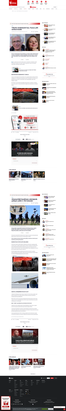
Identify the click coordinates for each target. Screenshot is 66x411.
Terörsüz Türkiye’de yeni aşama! (51, 272)
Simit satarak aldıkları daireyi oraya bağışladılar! (51, 84)
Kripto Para (15, 385)
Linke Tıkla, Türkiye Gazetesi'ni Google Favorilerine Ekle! (20, 23)
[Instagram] (18, 404)
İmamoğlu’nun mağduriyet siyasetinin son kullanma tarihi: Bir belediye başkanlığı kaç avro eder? (50, 51)
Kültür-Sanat (37, 380)
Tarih (37, 384)
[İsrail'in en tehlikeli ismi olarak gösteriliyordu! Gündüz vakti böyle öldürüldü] (46, 197)
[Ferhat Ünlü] (43, 55)
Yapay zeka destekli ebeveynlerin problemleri (51, 97)
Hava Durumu (32, 382)
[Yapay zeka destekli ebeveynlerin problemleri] (44, 98)
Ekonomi (15, 380)
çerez (25, 408)
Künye (20, 392)
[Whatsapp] (11, 132)
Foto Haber (15, 394)
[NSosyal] (28, 139)
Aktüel (31, 385)
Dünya (12, 197)
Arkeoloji (37, 382)
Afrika (26, 384)
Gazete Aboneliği (22, 393)
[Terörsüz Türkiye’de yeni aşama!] (44, 274)
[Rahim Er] (43, 225)
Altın (15, 382)
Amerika (26, 383)
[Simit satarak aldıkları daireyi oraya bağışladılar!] (44, 85)
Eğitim (9, 382)
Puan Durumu (21, 382)
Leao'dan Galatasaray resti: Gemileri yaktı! (50, 255)
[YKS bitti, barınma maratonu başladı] (44, 102)
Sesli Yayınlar (43, 382)
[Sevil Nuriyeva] (43, 229)
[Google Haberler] (32, 139)
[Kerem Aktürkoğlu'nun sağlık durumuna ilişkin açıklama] (46, 34)
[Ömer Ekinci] (43, 68)
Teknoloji (15, 391)
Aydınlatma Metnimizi (29, 409)
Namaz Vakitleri (43, 381)
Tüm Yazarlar (10, 391)
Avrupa (26, 382)
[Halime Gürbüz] (43, 64)
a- (26, 59)
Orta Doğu (26, 381)
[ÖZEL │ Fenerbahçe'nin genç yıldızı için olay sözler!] (46, 205)
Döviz (15, 383)
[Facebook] (13, 132)
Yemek (31, 383)
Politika (10, 381)
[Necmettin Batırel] (43, 239)
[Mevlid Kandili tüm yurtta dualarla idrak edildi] (44, 265)
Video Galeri (15, 395)
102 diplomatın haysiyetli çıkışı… (49, 221)
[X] (23, 139)
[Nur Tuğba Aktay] (43, 50)
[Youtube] (17, 404)
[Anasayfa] (11, 378)
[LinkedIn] (26, 139)
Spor (20, 380)
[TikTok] (20, 404)
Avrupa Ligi (21, 385)
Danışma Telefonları (22, 394)
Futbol (20, 381)
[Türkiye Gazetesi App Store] (27, 391)
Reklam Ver (21, 396)
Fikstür (20, 383)
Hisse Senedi (15, 384)
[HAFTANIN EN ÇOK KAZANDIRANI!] (44, 89)
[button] (37, 149)
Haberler (15, 393)
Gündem (10, 380)
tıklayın (49, 76)
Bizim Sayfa (43, 380)
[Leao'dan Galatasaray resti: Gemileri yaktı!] (44, 256)
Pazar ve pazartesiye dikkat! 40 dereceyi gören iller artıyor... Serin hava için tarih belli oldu (51, 92)
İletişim (21, 391)
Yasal (20, 395)
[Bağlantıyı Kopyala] (33, 31)
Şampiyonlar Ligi (22, 384)
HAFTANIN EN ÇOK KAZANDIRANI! (51, 87)
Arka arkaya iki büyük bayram (49, 225)
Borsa (15, 381)
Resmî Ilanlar (15, 392)
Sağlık (31, 381)
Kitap (37, 383)
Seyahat (32, 384)
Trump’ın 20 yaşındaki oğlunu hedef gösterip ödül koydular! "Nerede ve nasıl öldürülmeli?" (51, 259)
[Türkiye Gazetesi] (33, 7)
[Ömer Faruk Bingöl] (43, 59)
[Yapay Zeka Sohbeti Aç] (64, 409)
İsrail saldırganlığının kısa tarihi (49, 55)
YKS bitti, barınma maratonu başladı (50, 101)
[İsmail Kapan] (43, 221)
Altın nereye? (47, 59)
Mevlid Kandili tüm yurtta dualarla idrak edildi (51, 264)
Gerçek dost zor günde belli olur (49, 239)
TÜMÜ (33, 155)
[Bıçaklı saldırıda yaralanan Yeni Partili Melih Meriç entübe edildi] (46, 38)
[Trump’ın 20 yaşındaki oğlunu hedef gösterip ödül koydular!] (44, 260)
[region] (33, 409)
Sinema (37, 381)
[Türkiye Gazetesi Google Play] (27, 394)
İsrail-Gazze (26, 385)
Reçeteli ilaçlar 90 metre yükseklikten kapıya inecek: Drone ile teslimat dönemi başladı (51, 268)
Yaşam (31, 380)
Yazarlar (10, 389)
